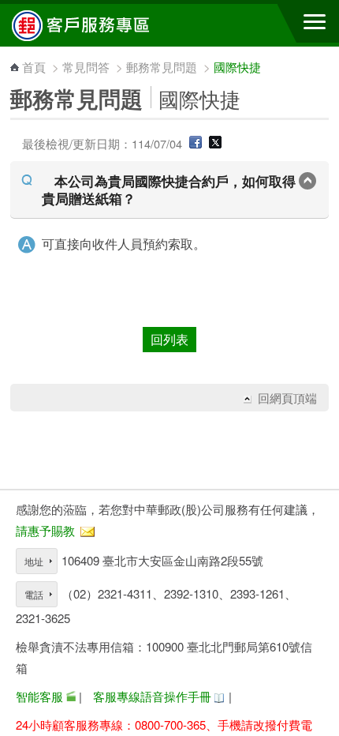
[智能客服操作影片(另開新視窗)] (71, 696)
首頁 (34, 66)
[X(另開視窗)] (215, 143)
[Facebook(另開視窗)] (195, 143)
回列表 (169, 339)
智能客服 (39, 696)
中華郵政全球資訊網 (98, 25)
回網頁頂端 (287, 398)
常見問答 (86, 66)
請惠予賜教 (45, 530)
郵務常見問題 (161, 66)
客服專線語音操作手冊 (152, 696)
